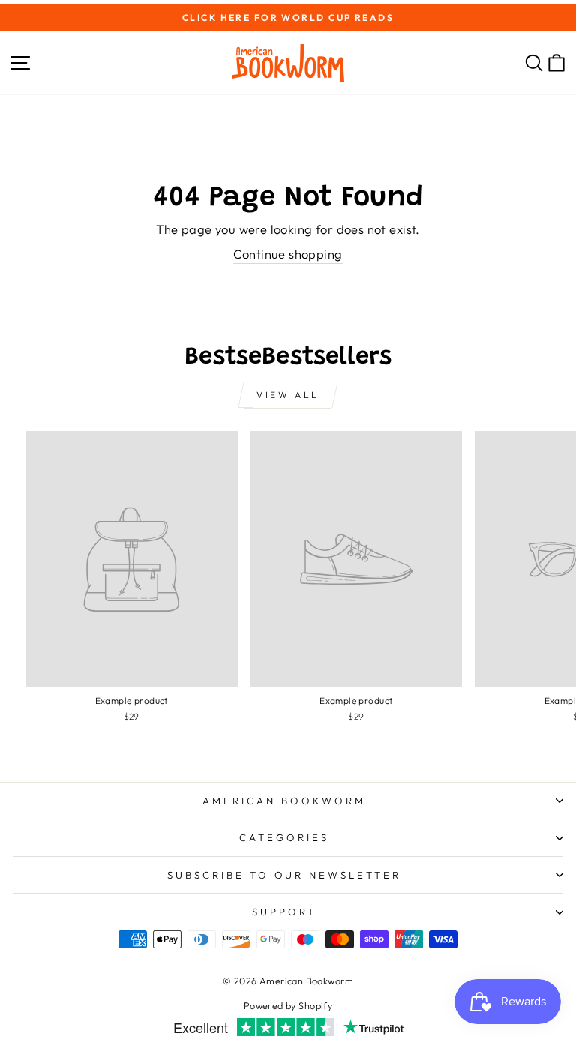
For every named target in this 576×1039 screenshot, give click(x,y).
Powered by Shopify (288, 1005)
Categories (284, 837)
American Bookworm (284, 801)
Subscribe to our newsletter (284, 875)
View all (288, 394)
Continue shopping (287, 254)
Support (284, 912)
